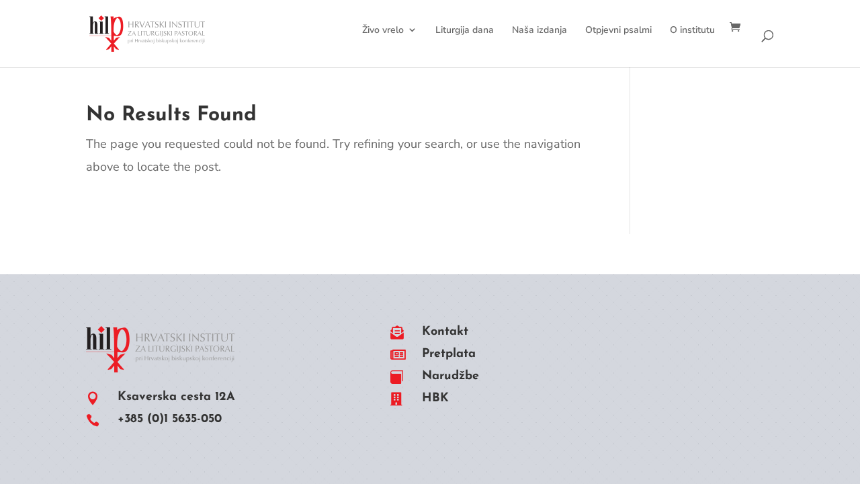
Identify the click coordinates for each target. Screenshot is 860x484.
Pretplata (449, 354)
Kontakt (445, 332)
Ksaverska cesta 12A (176, 397)
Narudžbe (450, 376)
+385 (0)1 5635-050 (170, 419)
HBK (435, 399)
